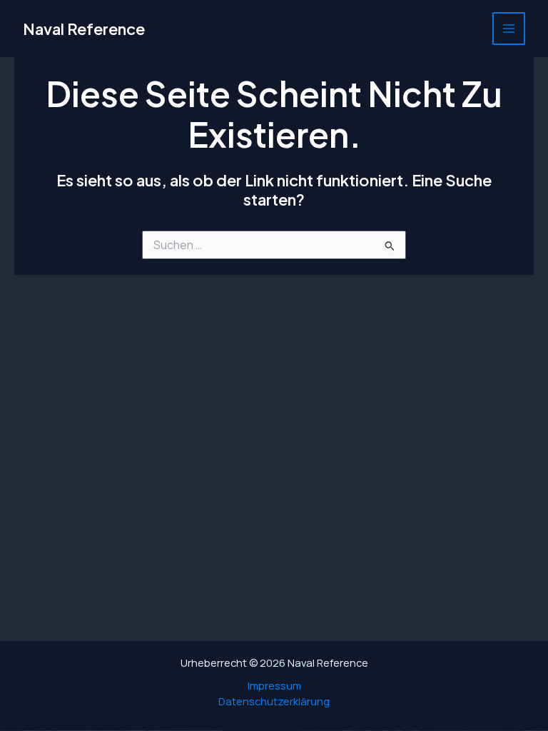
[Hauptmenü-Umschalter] (508, 28)
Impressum (274, 685)
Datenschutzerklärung (274, 701)
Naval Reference (84, 29)
